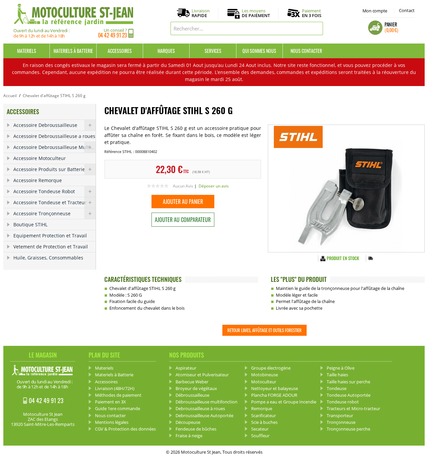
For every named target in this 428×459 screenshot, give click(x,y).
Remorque (261, 408)
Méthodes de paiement (118, 395)
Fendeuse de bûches (196, 429)
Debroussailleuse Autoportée (204, 415)
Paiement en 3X (110, 402)
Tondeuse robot (343, 402)
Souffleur (260, 436)
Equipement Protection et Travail (50, 235)
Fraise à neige (189, 436)
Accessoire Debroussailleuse (45, 125)
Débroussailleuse (192, 395)
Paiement (311, 13)
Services (213, 50)
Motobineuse (264, 375)
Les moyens (256, 13)
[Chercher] (316, 28)
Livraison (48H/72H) (114, 388)
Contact (407, 10)
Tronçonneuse (341, 422)
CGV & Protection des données (125, 429)
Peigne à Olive (340, 368)
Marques (166, 50)
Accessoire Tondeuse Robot (44, 191)
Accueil (10, 95)
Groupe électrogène (271, 368)
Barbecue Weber (192, 382)
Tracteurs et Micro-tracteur (353, 408)
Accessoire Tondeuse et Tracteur (50, 202)
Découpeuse (188, 422)
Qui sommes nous (259, 50)
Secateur (260, 429)
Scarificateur (263, 415)
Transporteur (340, 415)
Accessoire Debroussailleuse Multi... (53, 147)
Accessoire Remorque (37, 180)
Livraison (201, 13)
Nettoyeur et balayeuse (274, 388)
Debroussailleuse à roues (200, 408)
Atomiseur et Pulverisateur (202, 375)
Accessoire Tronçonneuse (42, 213)
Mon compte (374, 11)
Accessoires (120, 50)
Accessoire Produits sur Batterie (49, 169)
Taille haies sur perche (348, 382)
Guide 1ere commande (117, 408)
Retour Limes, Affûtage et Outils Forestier (264, 330)
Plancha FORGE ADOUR (274, 395)
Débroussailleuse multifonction (206, 402)
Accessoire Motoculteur (39, 158)
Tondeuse (336, 388)
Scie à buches (264, 422)
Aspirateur (186, 368)
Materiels (26, 50)
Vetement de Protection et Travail (50, 246)
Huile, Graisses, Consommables (48, 257)
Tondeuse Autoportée (348, 395)
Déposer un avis (214, 186)
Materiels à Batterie (73, 50)
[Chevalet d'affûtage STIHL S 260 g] (346, 188)
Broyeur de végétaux (196, 388)
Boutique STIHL (30, 224)
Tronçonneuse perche (348, 429)
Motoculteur (263, 382)
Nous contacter (306, 50)
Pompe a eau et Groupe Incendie (283, 402)
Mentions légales (111, 422)
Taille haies (337, 375)
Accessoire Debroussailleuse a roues (54, 136)
